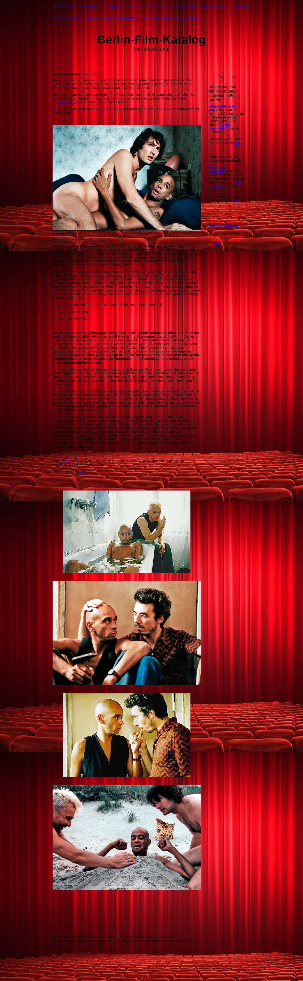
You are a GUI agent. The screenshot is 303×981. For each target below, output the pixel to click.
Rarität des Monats (146, 6)
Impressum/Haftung (161, 18)
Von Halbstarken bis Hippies (112, 18)
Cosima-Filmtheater (220, 126)
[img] (20, 12)
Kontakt (192, 18)
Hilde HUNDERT (67, 18)
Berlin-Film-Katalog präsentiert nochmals (211, 6)
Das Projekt (91, 6)
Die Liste (115, 6)
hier (82, 471)
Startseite (63, 6)
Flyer (66, 460)
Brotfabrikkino (67, 102)
